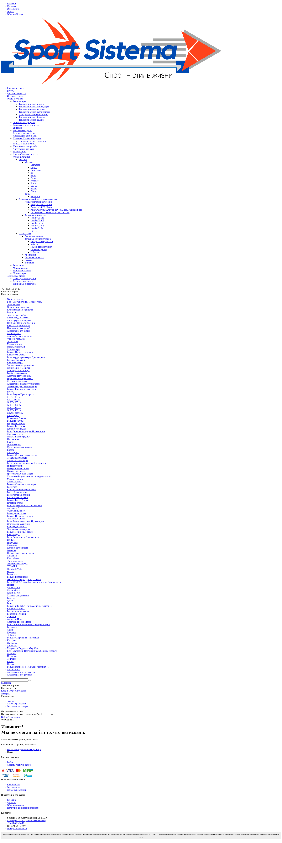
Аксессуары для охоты (24, 149)
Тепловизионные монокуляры (34, 106)
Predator (34, 180)
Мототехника (19, 151)
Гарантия (11, 3)
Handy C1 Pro (37, 217)
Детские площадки (16, 93)
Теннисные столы (16, 276)
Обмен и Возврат (15, 14)
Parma (33, 175)
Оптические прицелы (24, 122)
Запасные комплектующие (38, 239)
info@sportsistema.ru (17, 828)
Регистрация (14, 717)
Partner (34, 178)
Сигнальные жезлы (34, 257)
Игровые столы (15, 96)
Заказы (10, 701)
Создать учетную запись (19, 765)
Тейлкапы (36, 252)
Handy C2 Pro (37, 223)
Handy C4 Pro (37, 228)
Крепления (30, 254)
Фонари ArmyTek (21, 157)
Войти (4, 717)
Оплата (10, 11)
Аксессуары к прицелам (25, 135)
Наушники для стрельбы (25, 146)
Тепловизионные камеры (31, 120)
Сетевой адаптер (39, 249)
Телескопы (18, 265)
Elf (32, 172)
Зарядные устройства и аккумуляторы (38, 199)
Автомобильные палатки (25, 154)
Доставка (11, 6)
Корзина (5, 690)
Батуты (10, 90)
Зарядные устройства (35, 215)
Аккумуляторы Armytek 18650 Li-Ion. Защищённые (56, 210)
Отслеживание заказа (12, 714)
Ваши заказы (13, 784)
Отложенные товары (17, 706)
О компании (13, 9)
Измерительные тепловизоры (33, 114)
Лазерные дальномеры (24, 133)
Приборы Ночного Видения (27, 138)
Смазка (28, 260)
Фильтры (29, 262)
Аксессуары (25, 233)
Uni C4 (34, 231)
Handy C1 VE (37, 220)
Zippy (33, 191)
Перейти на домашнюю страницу (24, 749)
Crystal (34, 167)
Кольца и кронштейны (24, 143)
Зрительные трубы (22, 130)
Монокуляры (19, 273)
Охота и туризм (15, 98)
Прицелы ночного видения (32, 141)
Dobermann (36, 170)
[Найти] (29, 680)
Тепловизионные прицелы (32, 104)
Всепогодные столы (23, 281)
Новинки (35, 196)
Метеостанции (20, 268)
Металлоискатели (22, 270)
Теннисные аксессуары (24, 284)
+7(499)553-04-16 (15, 823)
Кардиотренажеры (16, 88)
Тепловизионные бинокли (32, 117)
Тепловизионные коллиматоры (34, 112)
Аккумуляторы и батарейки (38, 202)
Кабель (34, 244)
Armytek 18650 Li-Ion (41, 207)
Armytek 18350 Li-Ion (41, 204)
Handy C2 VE (37, 225)
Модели (29, 162)
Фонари (23, 159)
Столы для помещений (24, 278)
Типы (27, 194)
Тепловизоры (19, 101)
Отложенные (13, 787)
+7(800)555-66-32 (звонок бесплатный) (26, 820)
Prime (33, 183)
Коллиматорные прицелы (26, 125)
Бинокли (17, 128)
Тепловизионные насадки (32, 109)
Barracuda (35, 165)
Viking (34, 186)
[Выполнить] (52, 714)
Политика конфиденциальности (23, 808)
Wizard (34, 188)
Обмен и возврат (15, 805)
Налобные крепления (41, 247)
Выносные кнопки (34, 236)
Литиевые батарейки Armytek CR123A (50, 212)
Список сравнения (16, 703)
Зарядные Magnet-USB (42, 241)
